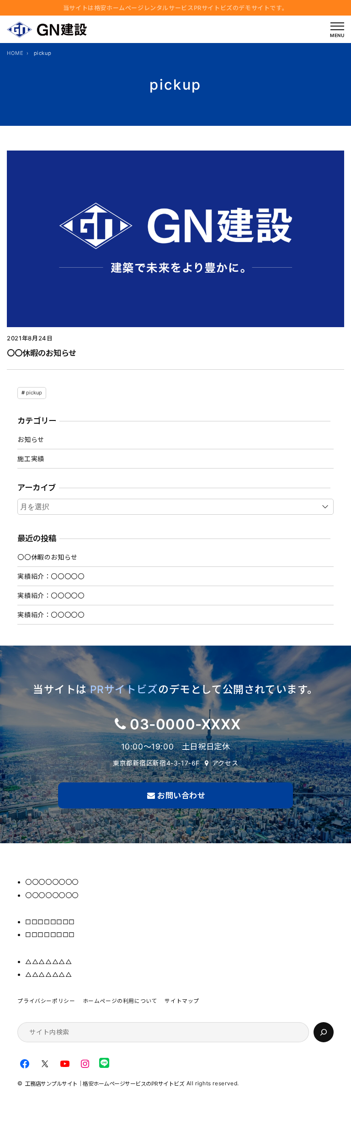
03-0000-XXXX (185, 724)
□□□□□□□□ (50, 922)
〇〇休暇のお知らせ (41, 353)
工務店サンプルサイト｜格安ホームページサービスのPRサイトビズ (105, 1083)
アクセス (225, 763)
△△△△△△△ (48, 961)
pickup (34, 392)
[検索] (324, 1032)
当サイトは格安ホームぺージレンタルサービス (175, 7)
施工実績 (30, 459)
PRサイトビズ (124, 689)
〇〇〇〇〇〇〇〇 (52, 882)
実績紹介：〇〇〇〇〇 (50, 576)
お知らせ (30, 439)
